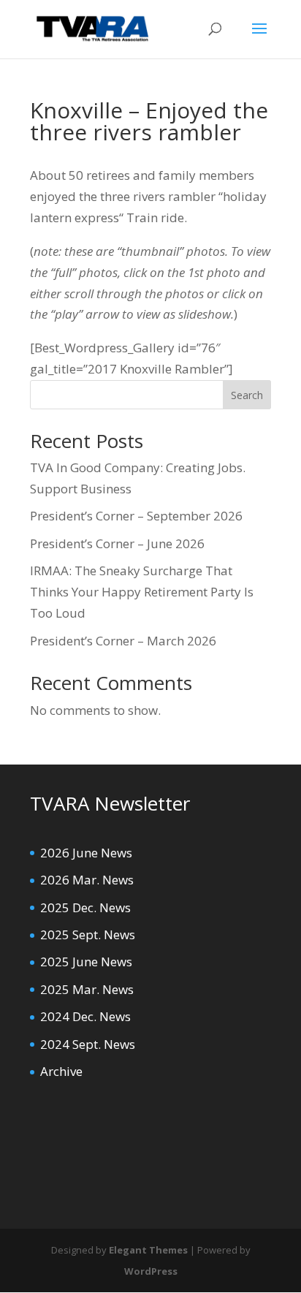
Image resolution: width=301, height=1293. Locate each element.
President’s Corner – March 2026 (123, 640)
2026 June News (86, 852)
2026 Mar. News (87, 879)
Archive (61, 1071)
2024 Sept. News (87, 1044)
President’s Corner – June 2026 (117, 543)
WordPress (151, 1271)
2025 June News (86, 961)
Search (247, 395)
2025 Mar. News (87, 989)
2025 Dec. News (85, 907)
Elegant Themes (148, 1249)
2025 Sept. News (87, 934)
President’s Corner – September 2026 (136, 515)
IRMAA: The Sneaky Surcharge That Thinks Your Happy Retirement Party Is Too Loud (142, 591)
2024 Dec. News (85, 1016)
